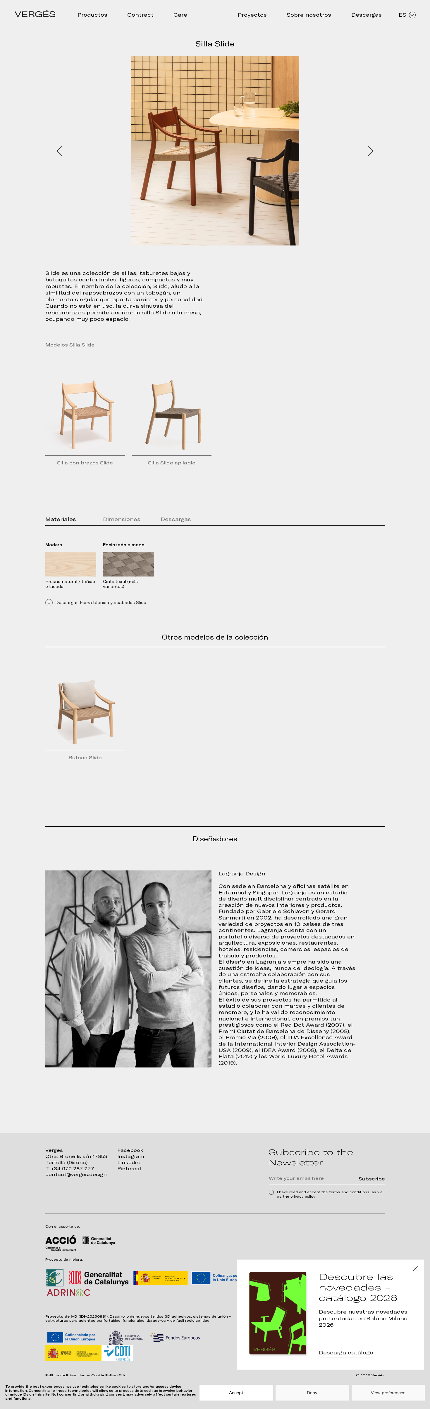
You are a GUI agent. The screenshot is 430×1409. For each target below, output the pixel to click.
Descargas (366, 15)
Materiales (60, 519)
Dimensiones (121, 519)
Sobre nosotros (309, 15)
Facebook (130, 1150)
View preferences (388, 1392)
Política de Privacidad (65, 1375)
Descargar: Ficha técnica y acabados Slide (100, 602)
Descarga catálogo (346, 1352)
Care (180, 15)
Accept (236, 1392)
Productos (92, 15)
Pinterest (129, 1168)
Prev (59, 151)
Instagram (130, 1156)
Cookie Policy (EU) (108, 1375)
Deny (312, 1392)
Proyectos (252, 15)
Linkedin (128, 1162)
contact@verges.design (76, 1174)
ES (402, 15)
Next (370, 151)
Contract (140, 15)
